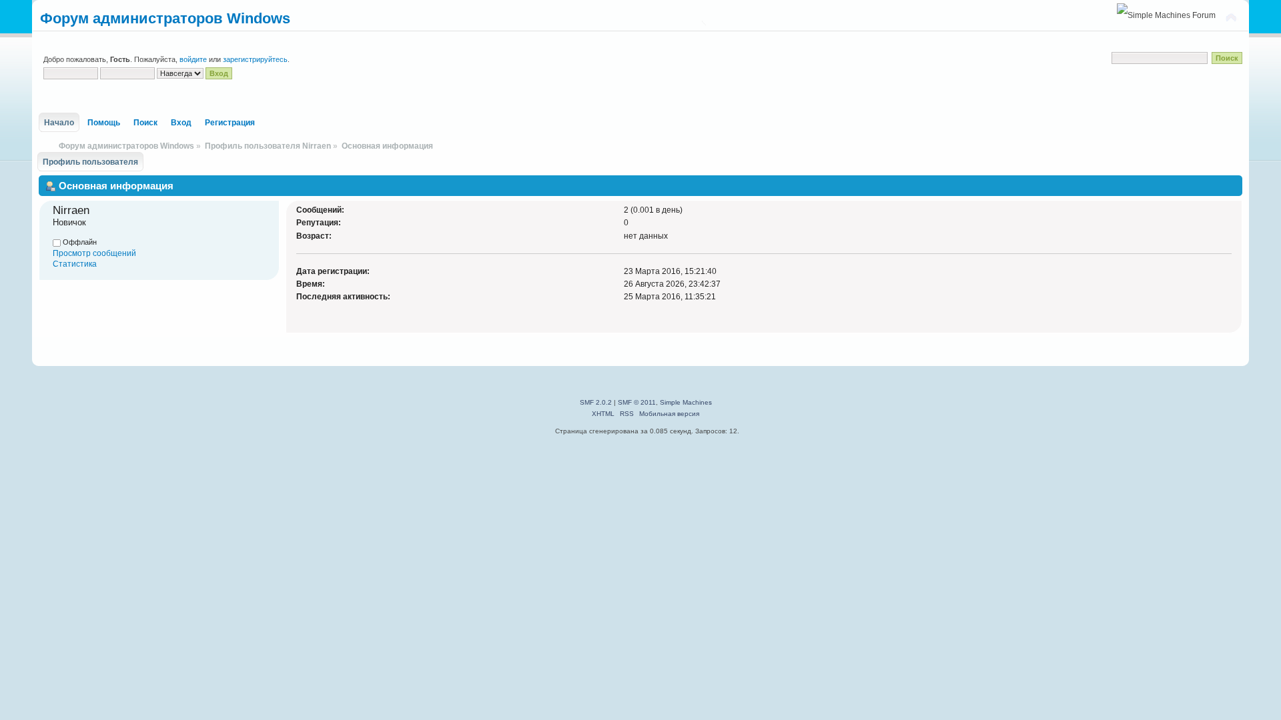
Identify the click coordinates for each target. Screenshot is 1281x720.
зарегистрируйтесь (255, 59)
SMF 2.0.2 (596, 402)
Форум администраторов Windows (165, 18)
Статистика (75, 264)
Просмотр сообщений (94, 253)
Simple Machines (686, 402)
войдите (193, 59)
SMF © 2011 (637, 402)
